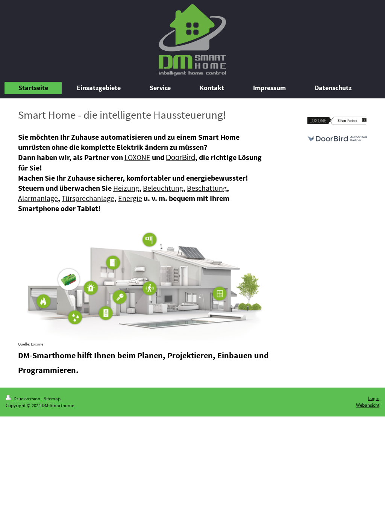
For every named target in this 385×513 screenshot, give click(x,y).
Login (373, 398)
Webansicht (367, 405)
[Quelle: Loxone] (144, 277)
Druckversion (26, 398)
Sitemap (52, 398)
